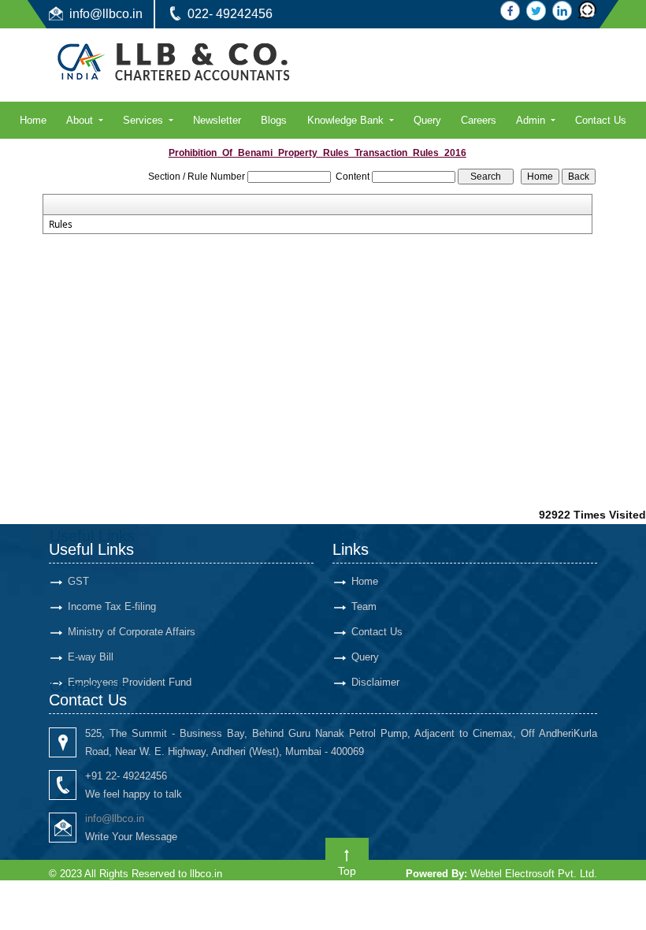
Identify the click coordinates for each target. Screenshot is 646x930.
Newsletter (217, 120)
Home (33, 120)
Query (427, 120)
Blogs (274, 120)
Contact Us (600, 120)
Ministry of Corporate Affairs (131, 632)
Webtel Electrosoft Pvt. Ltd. (533, 874)
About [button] (81, 120)
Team (364, 606)
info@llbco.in (106, 13)
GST (78, 581)
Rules (60, 224)
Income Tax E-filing (112, 606)
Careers (478, 120)
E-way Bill (90, 657)
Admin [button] (532, 120)
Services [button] (144, 120)
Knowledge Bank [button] (347, 120)
